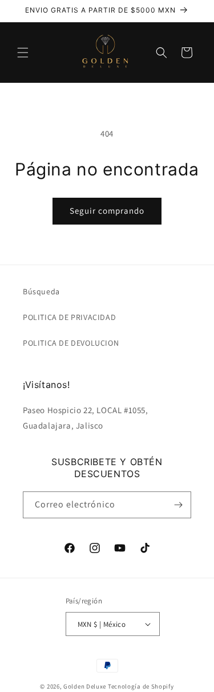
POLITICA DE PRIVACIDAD (69, 317)
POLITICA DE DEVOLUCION (71, 343)
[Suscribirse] (178, 504)
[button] (22, 52)
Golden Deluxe (84, 686)
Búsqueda (41, 291)
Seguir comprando (107, 210)
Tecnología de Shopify (141, 686)
